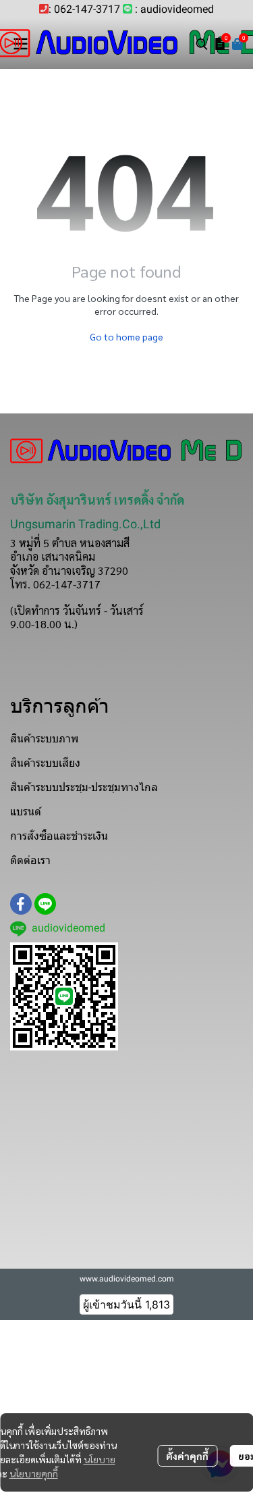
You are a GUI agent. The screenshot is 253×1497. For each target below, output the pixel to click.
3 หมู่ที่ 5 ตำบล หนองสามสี (70, 543)
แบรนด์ (25, 811)
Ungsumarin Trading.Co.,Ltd (85, 524)
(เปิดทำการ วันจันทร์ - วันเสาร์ (77, 610)
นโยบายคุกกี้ (33, 1473)
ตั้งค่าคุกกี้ (187, 1456)
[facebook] (21, 904)
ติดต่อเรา (30, 860)
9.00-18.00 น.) (44, 624)
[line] (45, 904)
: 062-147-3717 (84, 9)
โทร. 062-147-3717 (55, 584)
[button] (201, 43)
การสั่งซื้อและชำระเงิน (59, 836)
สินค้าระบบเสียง (45, 763)
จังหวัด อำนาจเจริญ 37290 (69, 570)
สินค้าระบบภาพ (44, 738)
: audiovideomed (174, 9)
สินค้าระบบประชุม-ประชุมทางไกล (84, 787)
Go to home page (126, 336)
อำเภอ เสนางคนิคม (52, 556)
